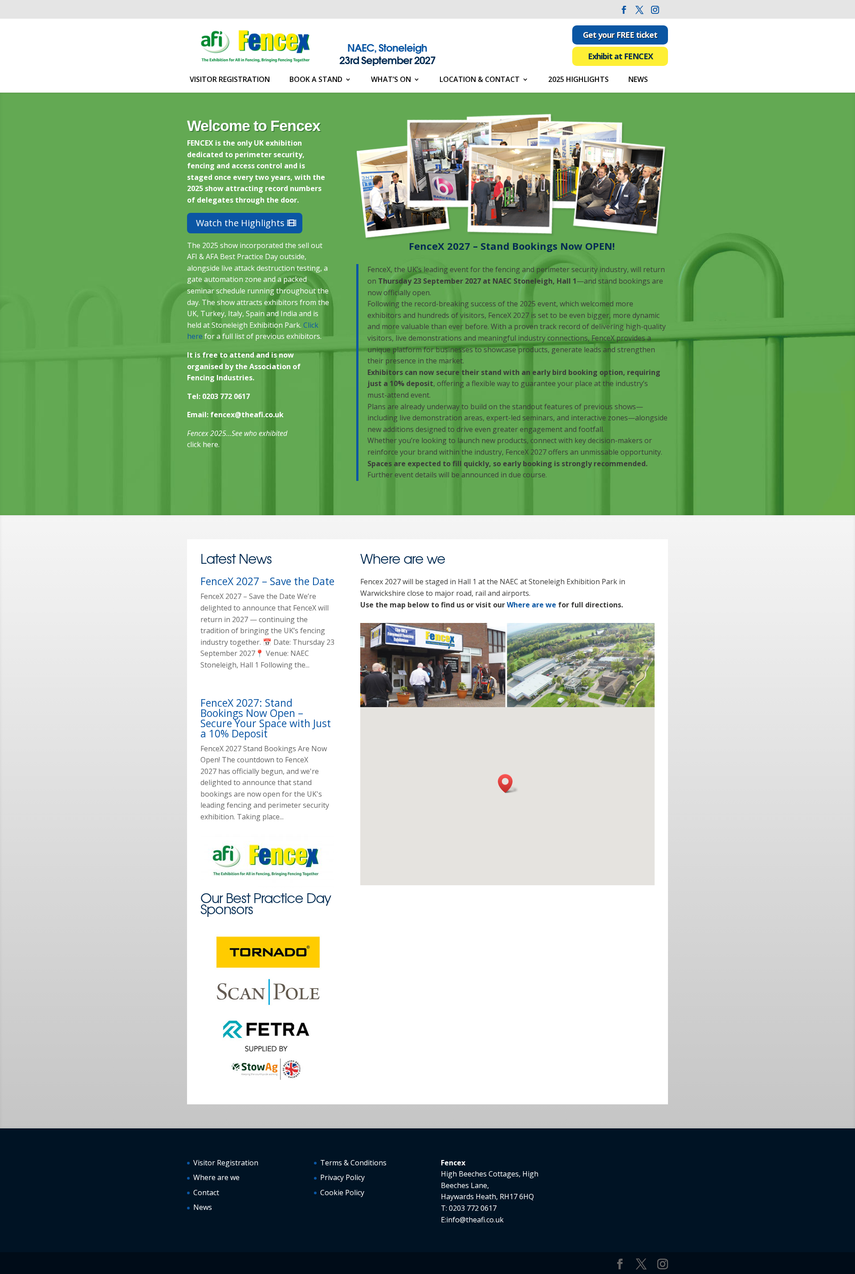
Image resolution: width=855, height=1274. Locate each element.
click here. (203, 444)
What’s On (391, 80)
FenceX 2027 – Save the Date (267, 581)
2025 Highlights (578, 80)
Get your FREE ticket (620, 34)
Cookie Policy (342, 1192)
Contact (206, 1192)
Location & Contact (480, 80)
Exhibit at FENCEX (620, 56)
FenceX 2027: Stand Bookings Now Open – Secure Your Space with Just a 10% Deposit (265, 718)
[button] (508, 783)
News (638, 80)
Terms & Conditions (353, 1163)
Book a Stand (315, 80)
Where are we (531, 605)
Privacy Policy (342, 1177)
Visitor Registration (230, 80)
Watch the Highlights (240, 223)
